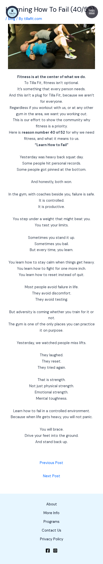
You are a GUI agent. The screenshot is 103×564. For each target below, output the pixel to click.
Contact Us (51, 530)
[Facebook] (48, 550)
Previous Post (51, 463)
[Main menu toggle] (92, 12)
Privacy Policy (51, 539)
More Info (52, 513)
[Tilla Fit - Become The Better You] (12, 12)
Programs (52, 521)
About (51, 504)
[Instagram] (55, 550)
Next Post (51, 476)
